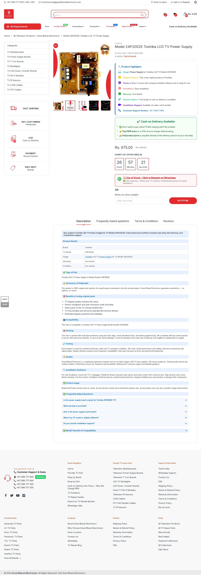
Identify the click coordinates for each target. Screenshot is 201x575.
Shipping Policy (165, 486)
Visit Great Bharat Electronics (71, 573)
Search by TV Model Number (81, 501)
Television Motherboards (124, 468)
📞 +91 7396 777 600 (24, 480)
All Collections (165, 545)
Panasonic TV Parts (13, 536)
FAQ (160, 481)
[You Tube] (17, 496)
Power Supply (105, 257)
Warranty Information (168, 494)
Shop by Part (74, 481)
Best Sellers (164, 536)
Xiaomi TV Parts (11, 545)
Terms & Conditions (167, 498)
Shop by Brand (74, 477)
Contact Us (163, 477)
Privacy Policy (165, 503)
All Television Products (169, 523)
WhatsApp (40, 477)
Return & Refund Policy (169, 490)
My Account (164, 507)
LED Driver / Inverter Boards (126, 486)
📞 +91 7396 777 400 (24, 484)
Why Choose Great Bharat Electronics (85, 528)
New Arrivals (164, 532)
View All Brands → (12, 558)
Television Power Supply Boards (128, 473)
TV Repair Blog (75, 545)
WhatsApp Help (75, 505)
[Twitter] (11, 496)
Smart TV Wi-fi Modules (124, 490)
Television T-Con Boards (124, 477)
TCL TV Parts (10, 541)
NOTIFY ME (183, 200)
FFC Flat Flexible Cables (124, 503)
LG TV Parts (10, 528)
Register (186, 2)
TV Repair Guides (76, 497)
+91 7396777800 (156, 111)
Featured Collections (168, 541)
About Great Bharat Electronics (82, 523)
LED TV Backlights (121, 481)
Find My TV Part (75, 473)
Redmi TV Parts (11, 549)
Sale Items (163, 549)
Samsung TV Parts (12, 523)
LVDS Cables (119, 498)
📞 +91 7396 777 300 (23, 487)
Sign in (177, 2)
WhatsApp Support (167, 473)
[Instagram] (23, 496)
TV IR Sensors (119, 507)
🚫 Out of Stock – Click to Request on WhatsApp (149, 177)
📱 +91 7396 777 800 (24, 477)
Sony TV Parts (11, 532)
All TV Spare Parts (166, 528)
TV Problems (74, 493)
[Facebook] (5, 496)
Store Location (74, 532)
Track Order (164, 468)
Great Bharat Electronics (24, 573)
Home (70, 468)
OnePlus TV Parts (12, 553)
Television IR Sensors (123, 494)
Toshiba (118, 43)
